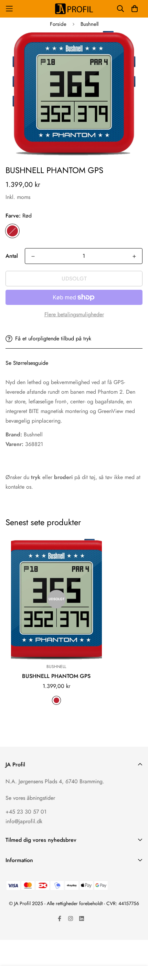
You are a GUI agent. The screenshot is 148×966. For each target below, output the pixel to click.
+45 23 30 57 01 (26, 812)
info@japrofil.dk (24, 821)
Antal (12, 256)
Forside (58, 24)
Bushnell (89, 24)
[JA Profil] (74, 9)
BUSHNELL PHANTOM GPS (56, 676)
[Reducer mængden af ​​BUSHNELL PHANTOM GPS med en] (33, 256)
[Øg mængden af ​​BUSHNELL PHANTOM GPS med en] (134, 256)
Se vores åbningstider (30, 798)
